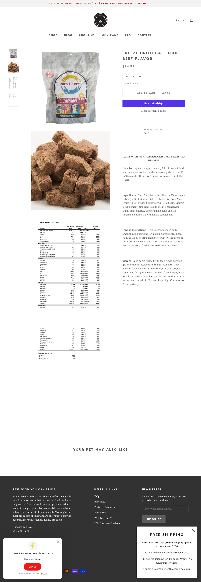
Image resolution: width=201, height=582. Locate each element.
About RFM (100, 512)
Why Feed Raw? (102, 517)
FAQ (128, 35)
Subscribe (154, 519)
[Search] (184, 20)
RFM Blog (99, 501)
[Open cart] (191, 20)
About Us (87, 35)
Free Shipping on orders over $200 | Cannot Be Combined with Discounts (100, 3)
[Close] (193, 530)
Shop (53, 35)
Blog (68, 35)
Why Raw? (110, 35)
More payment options (153, 110)
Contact (145, 35)
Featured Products (104, 507)
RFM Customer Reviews (107, 523)
